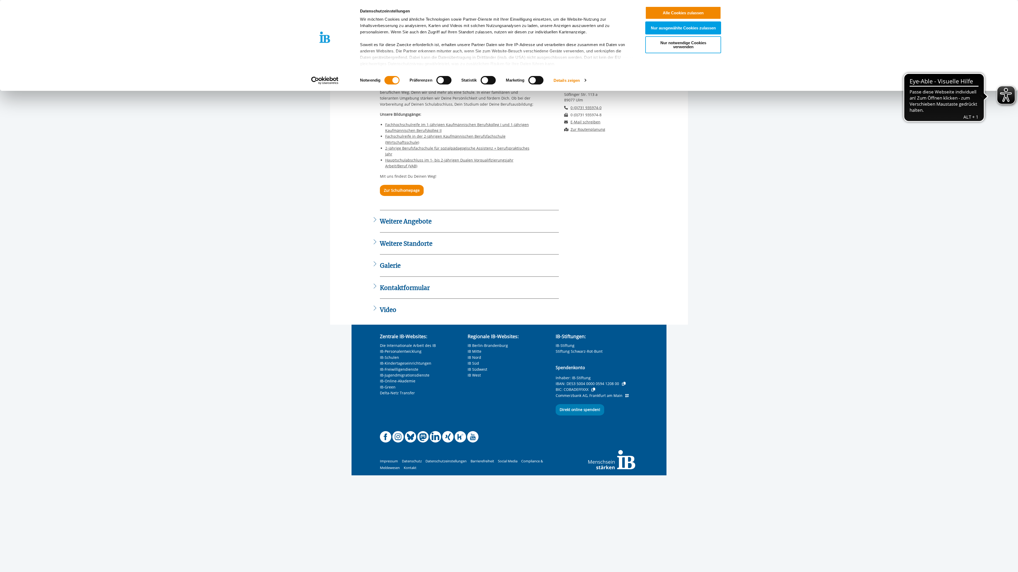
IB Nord (474, 357)
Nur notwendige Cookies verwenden (683, 45)
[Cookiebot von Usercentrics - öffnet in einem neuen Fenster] (325, 80)
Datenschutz (412, 461)
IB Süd (473, 363)
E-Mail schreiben (585, 122)
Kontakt (410, 468)
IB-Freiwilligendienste (399, 369)
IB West (474, 375)
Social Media (507, 461)
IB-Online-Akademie (397, 380)
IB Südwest (477, 369)
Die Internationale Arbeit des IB (408, 345)
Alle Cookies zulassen (683, 13)
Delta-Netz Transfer (397, 392)
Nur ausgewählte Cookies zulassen (683, 28)
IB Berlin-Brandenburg (488, 345)
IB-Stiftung (565, 345)
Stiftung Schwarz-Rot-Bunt (579, 351)
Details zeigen (567, 80)
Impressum (389, 461)
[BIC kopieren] (593, 389)
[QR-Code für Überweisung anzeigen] (627, 395)
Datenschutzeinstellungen (446, 461)
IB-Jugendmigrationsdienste (404, 375)
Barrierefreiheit (482, 461)
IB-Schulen (389, 357)
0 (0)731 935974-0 (586, 107)
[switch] (443, 80)
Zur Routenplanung (588, 129)
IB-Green (388, 387)
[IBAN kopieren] (624, 384)
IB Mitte (474, 351)
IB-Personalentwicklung (401, 351)
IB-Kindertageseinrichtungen (405, 363)
